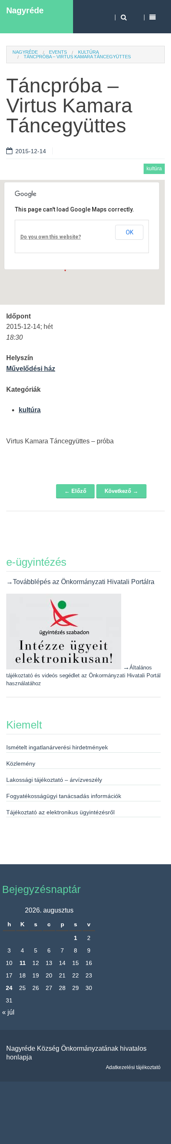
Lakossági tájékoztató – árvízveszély (54, 779)
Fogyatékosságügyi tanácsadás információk (63, 796)
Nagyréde (25, 10)
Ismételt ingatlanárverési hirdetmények (57, 747)
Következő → (121, 491)
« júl (8, 1012)
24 (9, 988)
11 (23, 963)
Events (58, 52)
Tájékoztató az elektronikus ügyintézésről (60, 812)
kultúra (88, 52)
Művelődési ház (30, 368)
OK (129, 232)
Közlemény (20, 763)
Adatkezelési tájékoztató (133, 1067)
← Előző (75, 491)
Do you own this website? (50, 237)
